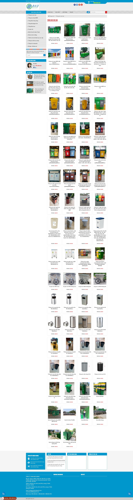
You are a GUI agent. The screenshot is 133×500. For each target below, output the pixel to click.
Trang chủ (50, 12)
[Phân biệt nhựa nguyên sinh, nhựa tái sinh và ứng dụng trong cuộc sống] (30, 83)
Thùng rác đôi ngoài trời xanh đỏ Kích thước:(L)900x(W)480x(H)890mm (69, 161)
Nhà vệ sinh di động (32, 34)
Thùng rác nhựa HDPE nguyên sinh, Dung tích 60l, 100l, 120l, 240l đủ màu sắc (54, 39)
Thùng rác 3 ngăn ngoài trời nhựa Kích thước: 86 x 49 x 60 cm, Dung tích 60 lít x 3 (85, 209)
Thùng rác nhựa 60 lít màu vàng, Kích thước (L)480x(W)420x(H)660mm (54, 113)
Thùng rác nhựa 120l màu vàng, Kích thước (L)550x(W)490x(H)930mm (69, 113)
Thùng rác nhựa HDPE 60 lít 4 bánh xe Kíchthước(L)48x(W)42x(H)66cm (70, 63)
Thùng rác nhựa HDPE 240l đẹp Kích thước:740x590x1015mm (54, 63)
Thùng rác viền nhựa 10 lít (84, 374)
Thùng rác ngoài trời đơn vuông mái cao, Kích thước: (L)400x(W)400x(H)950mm (100, 185)
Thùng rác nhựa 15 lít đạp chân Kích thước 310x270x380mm (54, 138)
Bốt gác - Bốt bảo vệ (32, 46)
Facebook (34, 67)
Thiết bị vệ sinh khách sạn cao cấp (35, 37)
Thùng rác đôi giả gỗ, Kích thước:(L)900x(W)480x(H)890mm (69, 185)
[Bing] (82, 5)
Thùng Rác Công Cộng (33, 20)
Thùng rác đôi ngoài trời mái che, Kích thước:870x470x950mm (54, 185)
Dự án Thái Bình (99, 396)
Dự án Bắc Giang (100, 420)
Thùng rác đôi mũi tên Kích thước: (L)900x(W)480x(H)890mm (100, 161)
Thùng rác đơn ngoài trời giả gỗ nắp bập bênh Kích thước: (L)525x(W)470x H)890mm (84, 185)
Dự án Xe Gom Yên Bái (70, 420)
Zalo (35, 67)
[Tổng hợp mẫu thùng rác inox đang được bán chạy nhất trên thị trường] (30, 76)
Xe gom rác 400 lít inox (54, 286)
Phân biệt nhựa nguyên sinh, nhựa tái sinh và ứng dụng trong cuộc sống (39, 83)
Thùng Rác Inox (31, 26)
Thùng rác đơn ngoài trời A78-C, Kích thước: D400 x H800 (69, 209)
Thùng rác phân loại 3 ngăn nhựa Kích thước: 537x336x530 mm (70, 263)
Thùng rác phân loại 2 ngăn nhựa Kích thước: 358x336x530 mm (54, 263)
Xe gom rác (30, 29)
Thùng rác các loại (32, 15)
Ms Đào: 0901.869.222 (10, 498)
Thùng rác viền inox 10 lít (99, 374)
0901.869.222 (96, 2)
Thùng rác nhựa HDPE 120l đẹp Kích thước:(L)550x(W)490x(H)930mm (69, 39)
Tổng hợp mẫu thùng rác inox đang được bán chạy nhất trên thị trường (39, 76)
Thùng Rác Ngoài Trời (33, 23)
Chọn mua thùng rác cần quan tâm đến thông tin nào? (39, 90)
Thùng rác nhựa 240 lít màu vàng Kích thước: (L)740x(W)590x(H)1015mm (85, 113)
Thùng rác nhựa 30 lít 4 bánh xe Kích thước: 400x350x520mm (85, 39)
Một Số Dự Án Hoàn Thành (34, 32)
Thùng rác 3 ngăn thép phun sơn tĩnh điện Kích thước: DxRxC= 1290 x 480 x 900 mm (100, 138)
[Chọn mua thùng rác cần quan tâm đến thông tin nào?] (31, 90)
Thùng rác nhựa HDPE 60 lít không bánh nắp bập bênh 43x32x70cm (70, 138)
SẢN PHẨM (65, 12)
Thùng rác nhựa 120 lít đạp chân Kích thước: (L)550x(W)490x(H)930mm (85, 398)
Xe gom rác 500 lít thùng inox (69, 286)
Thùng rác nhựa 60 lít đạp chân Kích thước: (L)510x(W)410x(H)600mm (84, 88)
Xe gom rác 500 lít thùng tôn (85, 286)
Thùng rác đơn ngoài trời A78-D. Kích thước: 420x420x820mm (54, 209)
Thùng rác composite (32, 43)
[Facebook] (75, 5)
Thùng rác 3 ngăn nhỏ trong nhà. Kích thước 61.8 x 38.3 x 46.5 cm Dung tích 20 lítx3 (100, 209)
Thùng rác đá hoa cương (33, 40)
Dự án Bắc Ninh (84, 420)
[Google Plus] (79, 5)
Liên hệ (71, 12)
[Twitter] (77, 5)
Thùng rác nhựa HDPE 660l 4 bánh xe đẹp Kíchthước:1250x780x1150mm (84, 63)
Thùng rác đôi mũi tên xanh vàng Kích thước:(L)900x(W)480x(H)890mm (54, 161)
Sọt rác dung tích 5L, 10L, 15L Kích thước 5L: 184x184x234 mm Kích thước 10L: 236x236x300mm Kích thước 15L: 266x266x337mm (54, 233)
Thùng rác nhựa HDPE (33, 17)
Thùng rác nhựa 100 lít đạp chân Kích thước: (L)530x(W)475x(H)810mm (69, 398)
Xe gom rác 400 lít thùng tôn (100, 286)
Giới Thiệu (57, 12)
